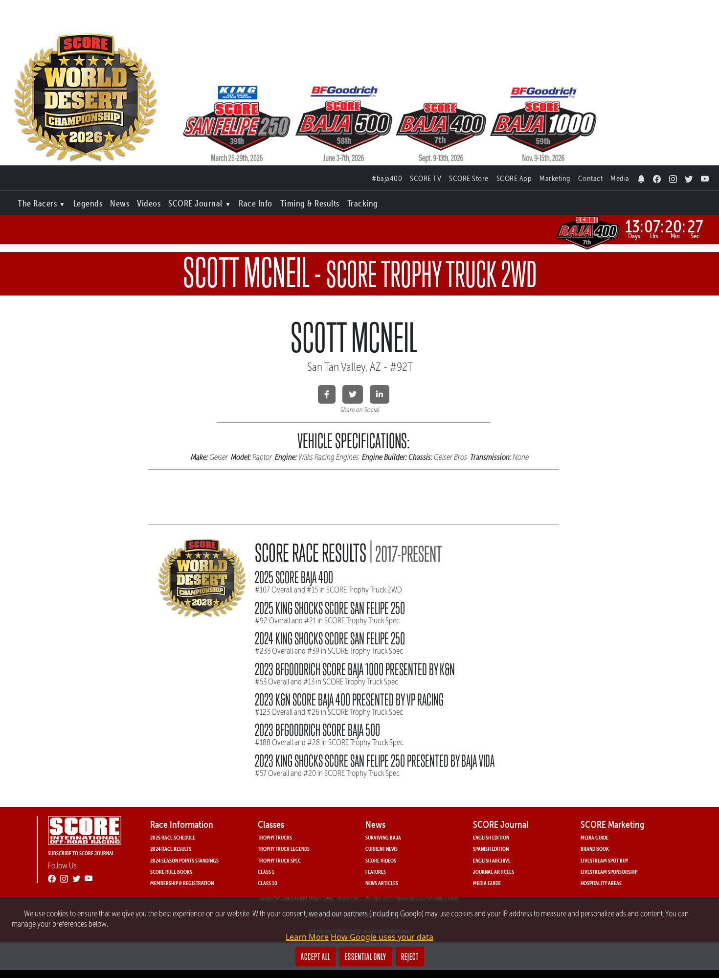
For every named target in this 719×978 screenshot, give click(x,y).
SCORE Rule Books (171, 871)
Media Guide (487, 883)
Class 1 (266, 871)
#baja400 (387, 178)
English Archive (492, 860)
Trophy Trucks (275, 837)
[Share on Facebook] (327, 394)
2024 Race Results (170, 848)
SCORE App (514, 178)
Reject (410, 956)
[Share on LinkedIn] (379, 394)
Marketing (554, 178)
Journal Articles (493, 871)
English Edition (491, 837)
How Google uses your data (382, 937)
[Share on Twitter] (352, 394)
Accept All (315, 956)
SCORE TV (425, 178)
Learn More (307, 937)
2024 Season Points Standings (184, 860)
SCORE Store (469, 178)
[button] (41, 201)
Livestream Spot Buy (604, 860)
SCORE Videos (380, 860)
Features (375, 871)
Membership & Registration (182, 883)
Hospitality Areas (601, 883)
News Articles (381, 883)
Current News (381, 848)
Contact (590, 178)
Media (619, 178)
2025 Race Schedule (172, 837)
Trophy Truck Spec (279, 860)
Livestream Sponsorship (609, 871)
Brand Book (595, 848)
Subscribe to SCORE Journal (81, 853)
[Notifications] (641, 176)
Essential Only (365, 956)
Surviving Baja (383, 837)
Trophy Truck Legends (284, 848)
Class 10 (267, 883)
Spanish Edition (491, 848)
